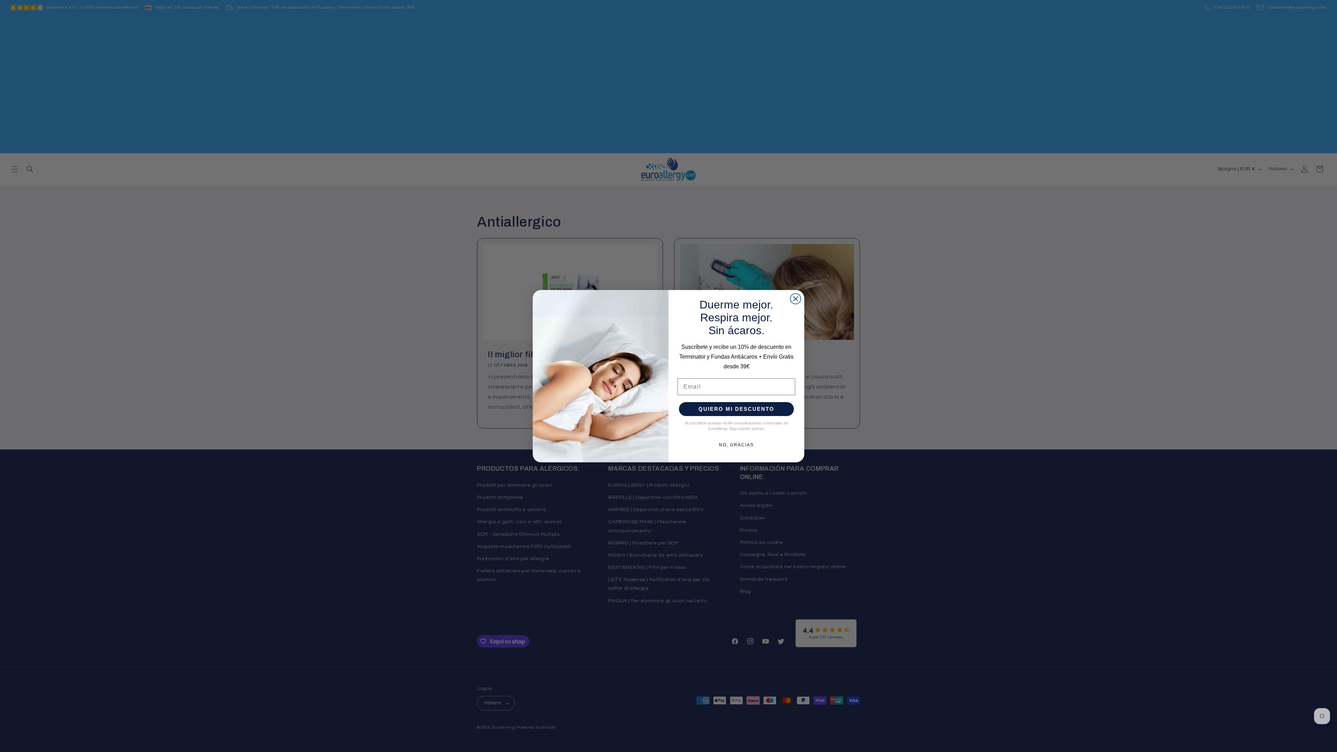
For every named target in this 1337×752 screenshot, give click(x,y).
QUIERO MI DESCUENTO (736, 409)
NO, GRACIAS (736, 444)
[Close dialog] (795, 298)
